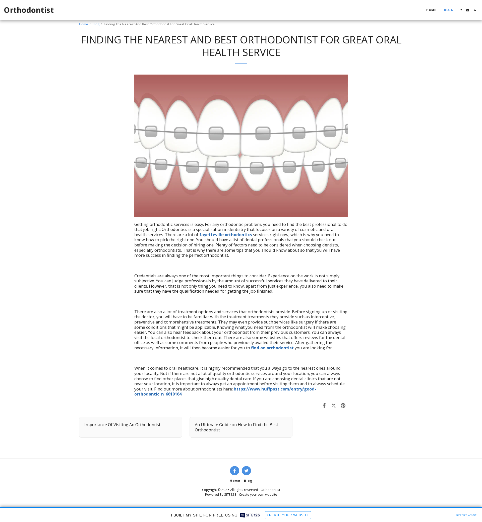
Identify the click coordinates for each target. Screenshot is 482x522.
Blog (96, 24)
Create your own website (258, 494)
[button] (460, 10)
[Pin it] (343, 405)
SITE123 (230, 494)
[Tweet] (333, 405)
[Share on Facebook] (324, 405)
